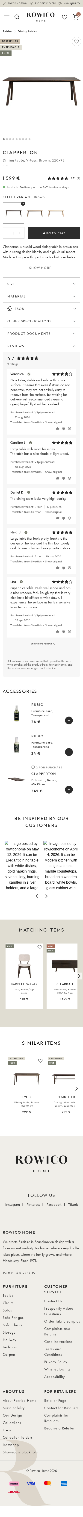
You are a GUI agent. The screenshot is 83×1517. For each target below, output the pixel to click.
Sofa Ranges (13, 1317)
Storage (9, 1332)
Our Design (12, 1415)
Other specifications (29, 321)
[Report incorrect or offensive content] (69, 428)
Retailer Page (55, 1400)
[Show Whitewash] (56, 213)
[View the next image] (78, 976)
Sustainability (14, 1407)
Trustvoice (50, 668)
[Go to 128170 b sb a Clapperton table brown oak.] (4, 139)
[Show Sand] (35, 213)
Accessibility (54, 1376)
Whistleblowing (57, 1369)
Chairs (8, 1302)
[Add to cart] (69, 720)
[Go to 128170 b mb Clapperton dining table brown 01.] (13, 139)
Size (11, 283)
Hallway (9, 1339)
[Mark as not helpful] (64, 428)
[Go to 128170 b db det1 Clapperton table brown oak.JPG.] (26, 139)
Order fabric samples (62, 1321)
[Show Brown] (13, 213)
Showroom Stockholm (21, 1452)
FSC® (19, 308)
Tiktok (73, 1204)
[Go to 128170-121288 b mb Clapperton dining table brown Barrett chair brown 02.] (7, 139)
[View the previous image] (4, 976)
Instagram (12, 1204)
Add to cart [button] (54, 233)
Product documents (28, 333)
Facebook (54, 1204)
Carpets (9, 1354)
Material (16, 296)
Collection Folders (18, 1437)
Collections (12, 1422)
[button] (22, 865)
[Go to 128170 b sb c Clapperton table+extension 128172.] (29, 139)
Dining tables (27, 31)
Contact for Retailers (61, 1407)
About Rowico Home (20, 1400)
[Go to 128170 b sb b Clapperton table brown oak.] (23, 139)
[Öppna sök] (16, 17)
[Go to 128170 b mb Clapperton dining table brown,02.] (17, 139)
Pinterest (33, 1204)
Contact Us (53, 1301)
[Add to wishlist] (76, 41)
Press (7, 1430)
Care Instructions (58, 1341)
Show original (53, 422)
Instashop (11, 1444)
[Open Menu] (7, 17)
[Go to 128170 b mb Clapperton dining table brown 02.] (10, 139)
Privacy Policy (55, 1361)
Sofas (7, 1310)
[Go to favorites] (64, 17)
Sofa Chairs (12, 1325)
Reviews (15, 346)
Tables (7, 31)
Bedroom (10, 1347)
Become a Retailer (59, 1428)
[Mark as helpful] (58, 428)
